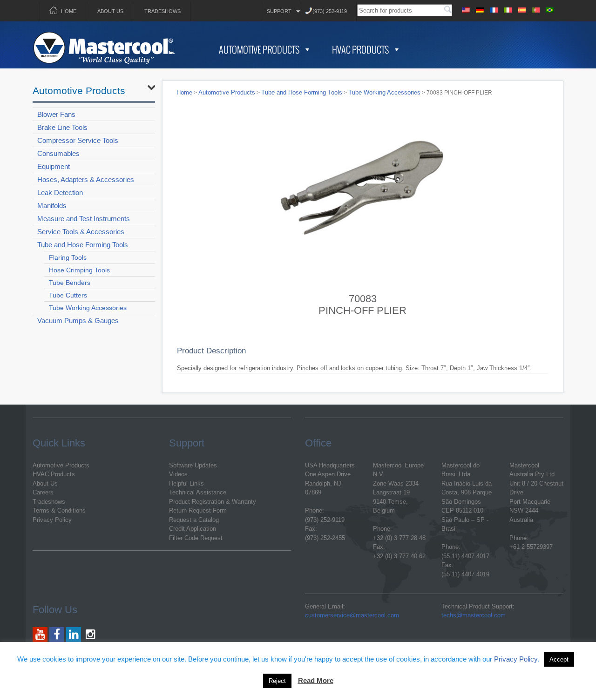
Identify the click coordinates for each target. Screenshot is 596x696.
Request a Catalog (194, 519)
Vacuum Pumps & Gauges (78, 320)
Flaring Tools (68, 257)
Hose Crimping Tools (79, 270)
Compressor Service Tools (77, 140)
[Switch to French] (493, 8)
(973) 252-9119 (329, 11)
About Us (110, 11)
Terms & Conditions (59, 510)
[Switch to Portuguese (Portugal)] (535, 8)
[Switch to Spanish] (521, 8)
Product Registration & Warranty (212, 501)
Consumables (58, 153)
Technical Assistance (197, 492)
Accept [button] (559, 659)
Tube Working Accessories (88, 307)
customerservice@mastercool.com (352, 615)
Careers (43, 492)
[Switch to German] (479, 8)
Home (68, 11)
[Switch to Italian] (507, 8)
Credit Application (192, 528)
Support (279, 11)
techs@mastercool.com (473, 615)
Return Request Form (198, 510)
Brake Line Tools (62, 127)
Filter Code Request (196, 537)
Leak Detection (60, 192)
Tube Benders (69, 282)
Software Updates (193, 465)
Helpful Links (186, 483)
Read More (315, 680)
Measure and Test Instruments (83, 219)
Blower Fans (56, 114)
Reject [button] (277, 680)
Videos (178, 474)
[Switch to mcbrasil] (549, 8)
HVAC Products (360, 49)
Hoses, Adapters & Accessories (85, 179)
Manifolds (52, 205)
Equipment (53, 166)
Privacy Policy (52, 519)
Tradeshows (162, 11)
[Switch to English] (465, 8)
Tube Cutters (68, 295)
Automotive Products (259, 49)
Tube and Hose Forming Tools (82, 245)
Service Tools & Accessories (80, 232)
